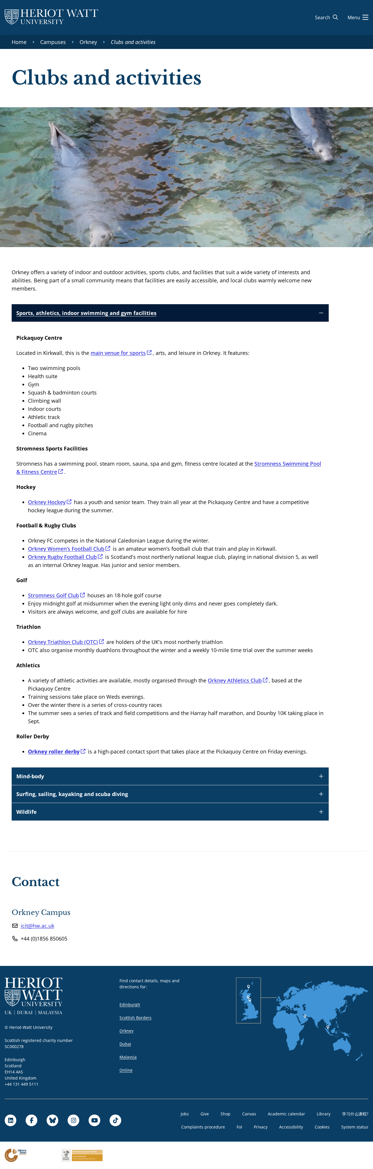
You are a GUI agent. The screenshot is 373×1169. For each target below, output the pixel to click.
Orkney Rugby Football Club (62, 556)
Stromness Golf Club (53, 595)
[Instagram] (73, 1120)
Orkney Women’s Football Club (66, 548)
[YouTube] (94, 1120)
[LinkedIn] (10, 1120)
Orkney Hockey (47, 502)
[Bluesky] (52, 1120)
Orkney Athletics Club (235, 680)
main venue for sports (118, 352)
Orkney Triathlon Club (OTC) (63, 641)
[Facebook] (31, 1120)
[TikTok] (115, 1120)
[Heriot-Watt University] (51, 17)
